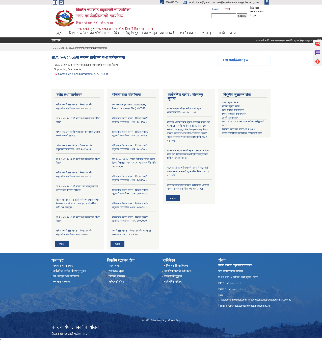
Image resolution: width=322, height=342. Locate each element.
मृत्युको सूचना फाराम (230, 117)
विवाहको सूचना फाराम (230, 106)
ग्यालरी (221, 33)
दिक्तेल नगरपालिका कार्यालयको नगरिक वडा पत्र (242, 133)
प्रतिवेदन (116, 33)
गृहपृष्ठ (59, 33)
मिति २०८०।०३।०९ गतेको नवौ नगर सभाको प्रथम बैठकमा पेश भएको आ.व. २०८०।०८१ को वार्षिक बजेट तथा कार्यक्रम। (77, 203)
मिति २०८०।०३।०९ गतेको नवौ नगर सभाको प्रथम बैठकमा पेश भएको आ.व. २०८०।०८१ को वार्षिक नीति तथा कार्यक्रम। (134, 163)
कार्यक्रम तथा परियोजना (93, 33)
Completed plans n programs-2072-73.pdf (83, 74)
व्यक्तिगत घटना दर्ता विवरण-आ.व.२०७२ (238, 129)
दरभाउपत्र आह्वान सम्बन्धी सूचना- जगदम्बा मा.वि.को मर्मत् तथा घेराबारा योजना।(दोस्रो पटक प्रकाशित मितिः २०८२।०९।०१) (188, 154)
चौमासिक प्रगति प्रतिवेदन (177, 271)
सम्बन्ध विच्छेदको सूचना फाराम (234, 113)
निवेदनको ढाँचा (116, 281)
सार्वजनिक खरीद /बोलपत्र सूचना (69, 271)
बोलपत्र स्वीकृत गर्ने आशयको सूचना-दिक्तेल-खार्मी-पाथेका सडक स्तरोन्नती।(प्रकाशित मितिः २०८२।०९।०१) (188, 171)
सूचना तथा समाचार (63, 265)
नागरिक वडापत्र (117, 276)
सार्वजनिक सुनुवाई (173, 276)
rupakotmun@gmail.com (233, 299)
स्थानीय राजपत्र (188, 33)
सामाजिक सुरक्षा (116, 271)
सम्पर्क (233, 33)
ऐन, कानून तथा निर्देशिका (66, 276)
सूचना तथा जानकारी (164, 33)
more (62, 243)
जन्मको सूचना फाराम (230, 102)
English (215, 9)
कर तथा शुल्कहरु (62, 281)
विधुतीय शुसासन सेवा (137, 33)
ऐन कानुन (207, 33)
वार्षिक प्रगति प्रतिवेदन (176, 265)
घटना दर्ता (114, 265)
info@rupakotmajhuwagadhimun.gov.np (269, 299)
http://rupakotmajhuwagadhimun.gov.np (249, 305)
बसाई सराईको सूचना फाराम (233, 110)
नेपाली (227, 9)
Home (54, 48)
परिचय (71, 33)
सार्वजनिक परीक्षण (173, 281)
